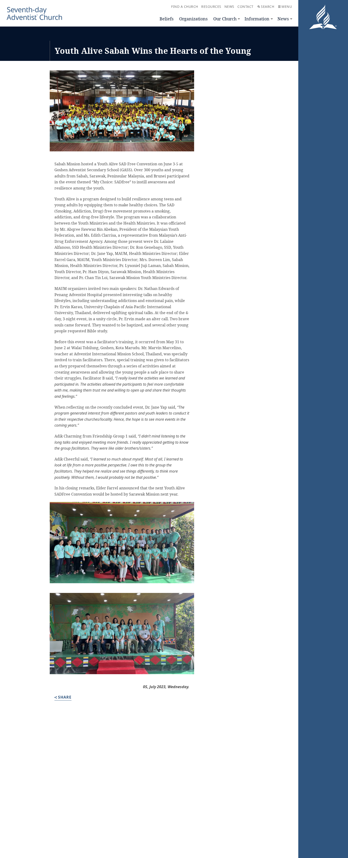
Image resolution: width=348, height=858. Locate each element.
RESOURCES (211, 6)
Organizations (193, 19)
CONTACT (245, 6)
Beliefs (167, 19)
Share (64, 697)
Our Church (224, 19)
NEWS (229, 6)
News (283, 19)
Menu (286, 6)
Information (257, 19)
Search (267, 6)
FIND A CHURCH (184, 6)
